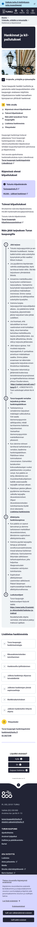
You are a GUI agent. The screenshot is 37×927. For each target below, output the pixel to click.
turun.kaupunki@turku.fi (12, 819)
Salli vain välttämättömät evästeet (18, 913)
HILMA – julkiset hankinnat (14, 194)
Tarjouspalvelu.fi (10, 189)
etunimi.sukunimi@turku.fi (13, 822)
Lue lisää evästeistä (10, 901)
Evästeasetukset (18, 906)
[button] (18, 759)
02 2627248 (6, 736)
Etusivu (4, 18)
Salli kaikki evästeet (18, 920)
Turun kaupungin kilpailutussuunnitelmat (11, 220)
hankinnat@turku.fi (10, 732)
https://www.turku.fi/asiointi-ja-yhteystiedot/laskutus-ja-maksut (22, 610)
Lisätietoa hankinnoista (20, 512)
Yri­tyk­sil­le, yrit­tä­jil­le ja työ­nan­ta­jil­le (14, 20)
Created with (18, 778)
